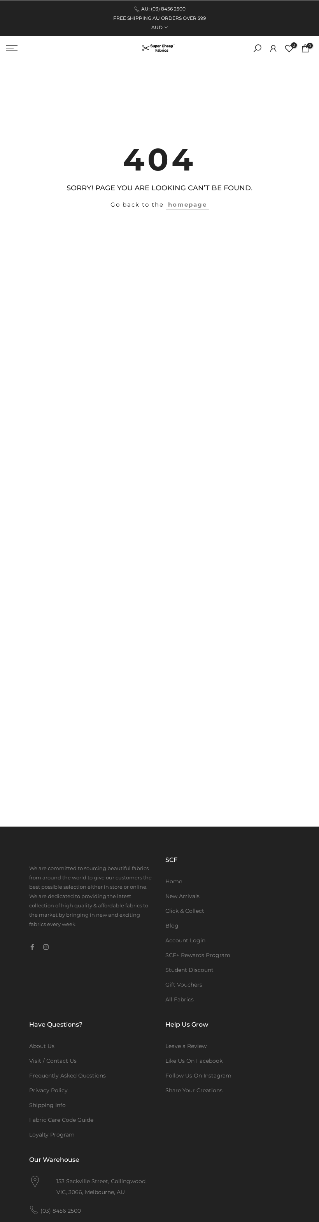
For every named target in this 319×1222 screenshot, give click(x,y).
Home (173, 881)
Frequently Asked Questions (67, 1075)
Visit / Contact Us (53, 1060)
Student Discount (189, 969)
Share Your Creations (194, 1090)
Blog (172, 925)
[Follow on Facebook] (32, 947)
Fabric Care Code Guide (61, 1119)
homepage (187, 204)
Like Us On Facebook (194, 1060)
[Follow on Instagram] (46, 947)
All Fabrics (179, 999)
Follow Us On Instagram (198, 1075)
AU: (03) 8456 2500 (163, 9)
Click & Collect (184, 910)
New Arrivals (182, 896)
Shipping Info (47, 1105)
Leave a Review (186, 1046)
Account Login (185, 940)
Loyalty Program (52, 1134)
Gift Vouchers (183, 984)
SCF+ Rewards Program (197, 955)
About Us (41, 1046)
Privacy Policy (48, 1090)
